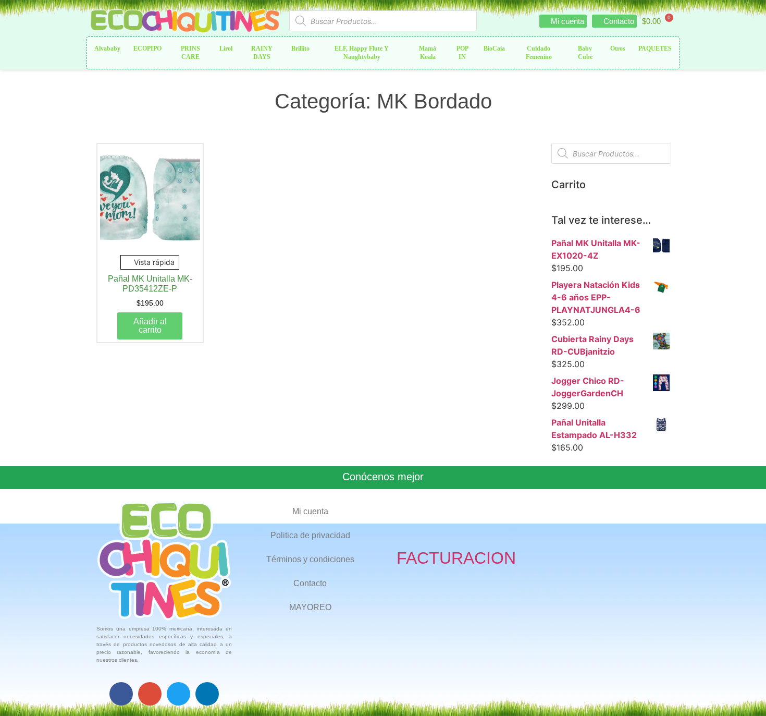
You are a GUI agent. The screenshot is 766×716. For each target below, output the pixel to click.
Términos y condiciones (310, 559)
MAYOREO (310, 607)
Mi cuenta (310, 511)
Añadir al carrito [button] (150, 325)
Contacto (310, 583)
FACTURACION (456, 558)
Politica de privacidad (310, 535)
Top (741, 691)
